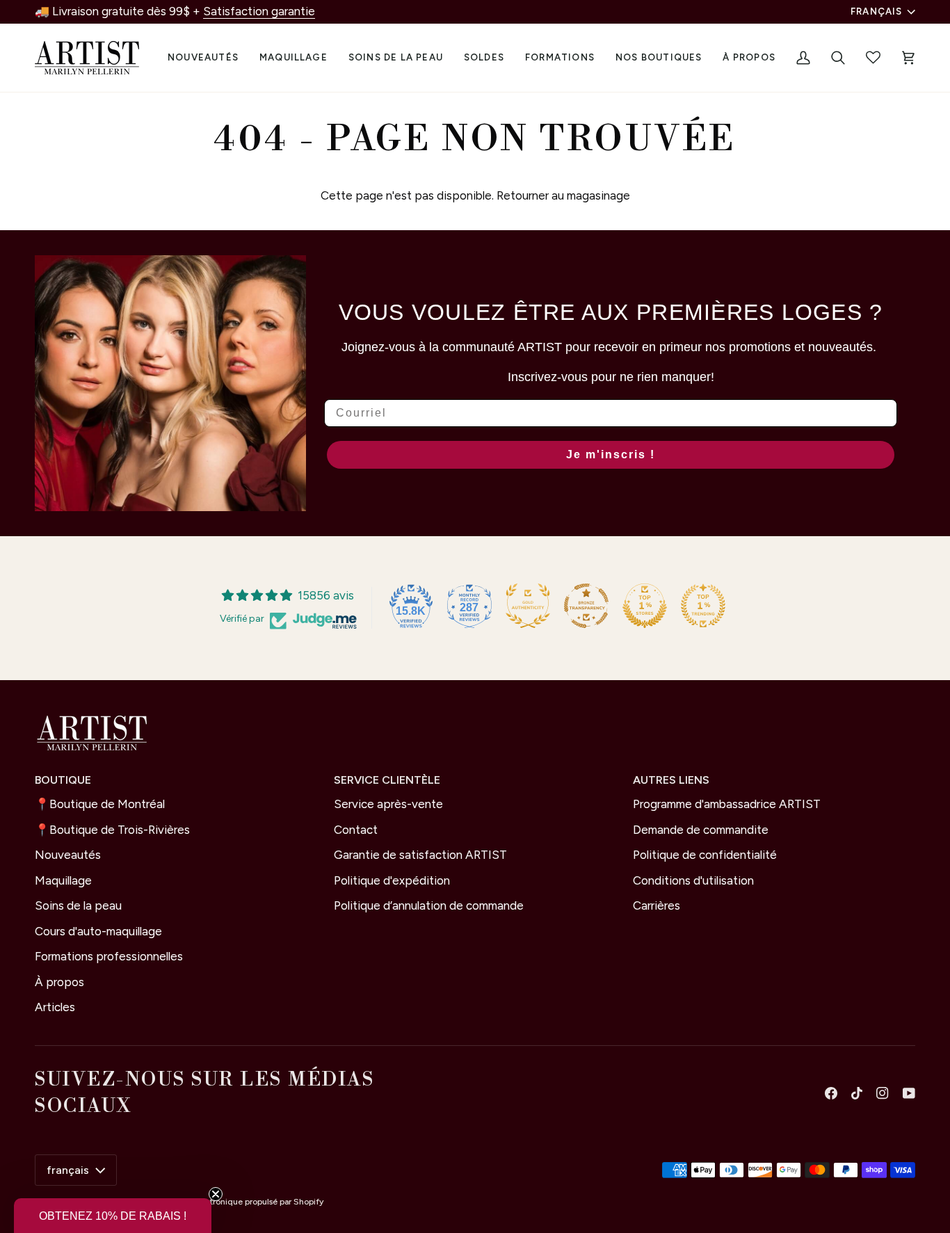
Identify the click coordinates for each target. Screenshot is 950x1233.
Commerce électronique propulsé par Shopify (235, 1202)
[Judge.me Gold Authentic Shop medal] (528, 605)
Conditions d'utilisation (693, 880)
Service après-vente (388, 804)
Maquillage (63, 880)
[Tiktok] (856, 1093)
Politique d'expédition (392, 880)
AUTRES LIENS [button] (671, 780)
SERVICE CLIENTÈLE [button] (387, 780)
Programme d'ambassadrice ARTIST (727, 804)
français (877, 11)
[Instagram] (882, 1093)
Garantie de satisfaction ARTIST (420, 855)
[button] (293, 58)
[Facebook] (831, 1093)
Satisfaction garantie (259, 11)
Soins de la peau (78, 905)
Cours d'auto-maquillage (98, 931)
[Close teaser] (216, 1194)
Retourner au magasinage (563, 195)
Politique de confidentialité (705, 855)
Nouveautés (68, 855)
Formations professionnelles (109, 956)
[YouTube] (909, 1093)
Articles (55, 1007)
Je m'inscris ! (610, 454)
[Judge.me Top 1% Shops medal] (644, 605)
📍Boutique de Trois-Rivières (112, 830)
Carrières (656, 905)
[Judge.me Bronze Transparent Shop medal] (586, 605)
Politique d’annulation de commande (429, 905)
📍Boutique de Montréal (100, 804)
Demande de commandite (700, 830)
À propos (59, 982)
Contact (356, 830)
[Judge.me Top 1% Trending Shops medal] (703, 605)
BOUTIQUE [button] (63, 780)
